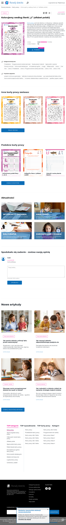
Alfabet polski (50, 66)
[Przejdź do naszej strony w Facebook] (46, 488)
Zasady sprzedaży (33, 499)
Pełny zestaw (13, 130)
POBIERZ (37, 50)
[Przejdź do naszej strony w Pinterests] (49, 488)
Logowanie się (52, 3)
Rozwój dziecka (41, 384)
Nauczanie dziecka (9, 336)
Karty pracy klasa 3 (49, 440)
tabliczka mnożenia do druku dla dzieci (32, 76)
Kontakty (31, 496)
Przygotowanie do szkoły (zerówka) (21, 64)
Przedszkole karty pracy (32, 432)
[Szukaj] (28, 3)
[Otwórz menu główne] (2, 3)
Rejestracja (61, 3)
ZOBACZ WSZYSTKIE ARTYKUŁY (13, 409)
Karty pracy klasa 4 (49, 443)
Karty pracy (28, 430)
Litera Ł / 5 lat (48, 68)
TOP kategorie (12, 426)
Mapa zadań (32, 501)
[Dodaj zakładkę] (49, 13)
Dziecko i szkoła (8, 384)
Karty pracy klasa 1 (49, 435)
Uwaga (43, 66)
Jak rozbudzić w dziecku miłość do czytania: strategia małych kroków (48, 389)
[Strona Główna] (14, 3)
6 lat (5, 68)
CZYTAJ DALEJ (6, 352)
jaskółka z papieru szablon (56, 78)
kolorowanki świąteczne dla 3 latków (13, 78)
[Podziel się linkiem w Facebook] (44, 13)
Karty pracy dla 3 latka (32, 438)
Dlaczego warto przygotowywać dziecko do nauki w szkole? (14, 389)
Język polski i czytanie (51, 64)
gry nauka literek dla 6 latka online (52, 76)
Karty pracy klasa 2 (49, 438)
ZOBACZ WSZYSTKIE (13, 183)
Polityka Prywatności (34, 485)
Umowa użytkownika (34, 487)
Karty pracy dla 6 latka (50, 430)
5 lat (62, 66)
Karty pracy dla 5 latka (32, 443)
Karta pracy (30, 23)
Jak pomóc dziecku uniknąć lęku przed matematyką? (15, 341)
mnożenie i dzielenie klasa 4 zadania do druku (36, 78)
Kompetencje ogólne (34, 66)
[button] (2, 110)
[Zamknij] (63, 520)
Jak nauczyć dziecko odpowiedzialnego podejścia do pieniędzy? (47, 342)
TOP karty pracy (43, 426)
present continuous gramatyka (12, 76)
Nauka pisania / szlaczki (38, 64)
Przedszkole (7, 64)
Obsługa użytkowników (35, 489)
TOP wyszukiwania (27, 426)
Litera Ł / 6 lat (56, 68)
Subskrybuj (54, 512)
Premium (31, 494)
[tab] (13, 426)
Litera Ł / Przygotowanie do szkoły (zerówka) (31, 68)
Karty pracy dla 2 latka (32, 435)
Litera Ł (5, 13)
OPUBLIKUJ (14, 282)
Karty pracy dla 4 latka (32, 440)
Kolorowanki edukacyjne (21, 66)
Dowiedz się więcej (51, 522)
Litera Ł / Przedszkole (13, 68)
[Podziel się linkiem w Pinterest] (46, 13)
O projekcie (32, 492)
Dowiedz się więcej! (24, 519)
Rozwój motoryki (8, 66)
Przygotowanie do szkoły (51, 432)
